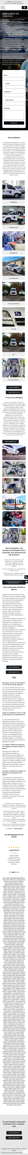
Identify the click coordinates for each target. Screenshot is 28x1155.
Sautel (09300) (12, 917)
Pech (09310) (6, 959)
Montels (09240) (15, 972)
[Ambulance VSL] (13, 215)
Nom (6, 75)
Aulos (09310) (11, 1092)
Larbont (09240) (16, 1017)
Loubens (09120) (21, 991)
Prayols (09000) (12, 954)
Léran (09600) (15, 1007)
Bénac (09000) (17, 1083)
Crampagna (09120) (7, 1053)
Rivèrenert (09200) (7, 947)
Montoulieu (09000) (8, 967)
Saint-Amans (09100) (12, 941)
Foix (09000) (20, 1040)
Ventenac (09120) (20, 887)
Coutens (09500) (17, 1053)
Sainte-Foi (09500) (8, 920)
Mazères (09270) (21, 983)
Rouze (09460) (20, 943)
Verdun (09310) (11, 887)
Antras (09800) (13, 1103)
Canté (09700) (6, 1071)
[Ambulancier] (13, 240)
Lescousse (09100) (20, 1001)
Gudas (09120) (11, 1032)
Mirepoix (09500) (16, 978)
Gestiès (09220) (16, 1033)
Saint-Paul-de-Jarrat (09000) (18, 926)
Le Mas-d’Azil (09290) (17, 1011)
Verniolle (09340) (7, 886)
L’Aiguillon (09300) (7, 1020)
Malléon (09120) (11, 988)
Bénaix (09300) (20, 1082)
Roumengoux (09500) (10, 944)
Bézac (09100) (19, 1079)
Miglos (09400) (11, 980)
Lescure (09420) (11, 1001)
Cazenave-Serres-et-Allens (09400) (16, 1059)
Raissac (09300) (12, 951)
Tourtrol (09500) (21, 896)
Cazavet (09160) (6, 1061)
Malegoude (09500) (20, 988)
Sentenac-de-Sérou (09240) (17, 910)
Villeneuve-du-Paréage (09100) (17, 879)
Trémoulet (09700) (11, 896)
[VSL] (13, 342)
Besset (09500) (12, 1082)
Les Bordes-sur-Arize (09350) (16, 1006)
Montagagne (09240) (19, 977)
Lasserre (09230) (7, 1015)
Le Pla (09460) (19, 1009)
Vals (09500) (11, 891)
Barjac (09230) (11, 1087)
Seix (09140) (12, 913)
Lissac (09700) (15, 994)
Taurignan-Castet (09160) (17, 900)
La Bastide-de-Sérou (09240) (15, 1024)
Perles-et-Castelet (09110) (9, 957)
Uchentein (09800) (12, 894)
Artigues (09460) (20, 1096)
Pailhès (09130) (14, 959)
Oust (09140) (21, 959)
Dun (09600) (20, 1049)
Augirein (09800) (20, 1092)
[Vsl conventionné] (13, 367)
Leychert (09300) (14, 999)
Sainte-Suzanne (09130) (18, 918)
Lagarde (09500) (17, 1020)
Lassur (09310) (21, 1014)
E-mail (8, 83)
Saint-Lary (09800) (7, 931)
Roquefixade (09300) (18, 946)
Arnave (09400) (16, 1100)
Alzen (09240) (21, 1103)
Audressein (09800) (7, 1093)
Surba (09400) (15, 904)
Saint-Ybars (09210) (13, 921)
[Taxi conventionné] (13, 291)
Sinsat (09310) (7, 909)
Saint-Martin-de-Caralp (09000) (16, 930)
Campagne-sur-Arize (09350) (17, 1071)
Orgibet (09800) (12, 962)
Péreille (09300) (21, 957)
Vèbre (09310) (7, 889)
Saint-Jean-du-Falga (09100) (14, 933)
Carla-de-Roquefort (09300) (14, 1067)
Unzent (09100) (18, 892)
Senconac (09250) (16, 912)
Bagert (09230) (17, 1088)
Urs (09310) (10, 892)
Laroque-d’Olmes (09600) (18, 1015)
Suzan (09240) (8, 904)
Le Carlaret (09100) (16, 1012)
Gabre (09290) (21, 1037)
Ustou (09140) (17, 891)
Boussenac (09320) (8, 1077)
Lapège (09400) (12, 1019)
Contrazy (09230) (6, 1056)
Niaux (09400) (7, 964)
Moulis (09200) (11, 965)
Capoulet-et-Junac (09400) (17, 1069)
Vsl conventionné (13, 380)
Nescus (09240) (16, 964)
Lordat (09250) (7, 994)
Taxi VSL (13, 329)
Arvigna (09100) (19, 1095)
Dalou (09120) (21, 1051)
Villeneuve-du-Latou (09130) (11, 881)
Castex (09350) (16, 1066)
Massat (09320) (16, 986)
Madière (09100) (8, 990)
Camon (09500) (7, 1072)
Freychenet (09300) (8, 1038)
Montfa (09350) (12, 970)
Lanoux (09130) (20, 1019)
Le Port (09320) (11, 1009)
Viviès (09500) (5, 879)
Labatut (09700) (12, 1022)
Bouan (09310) (17, 1077)
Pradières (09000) (11, 955)
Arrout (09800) (15, 1098)
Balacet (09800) (8, 1088)
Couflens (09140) (12, 1054)
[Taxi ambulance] (13, 266)
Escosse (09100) (15, 1045)
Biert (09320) (12, 1079)
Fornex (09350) (12, 1040)
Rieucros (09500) (17, 949)
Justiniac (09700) (11, 1028)
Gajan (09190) (13, 1037)
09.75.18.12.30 (17, 1)
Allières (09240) (17, 1105)
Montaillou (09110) (8, 977)
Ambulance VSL (13, 227)
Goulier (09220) (8, 1033)
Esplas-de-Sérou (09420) (18, 1043)
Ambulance (13, 202)
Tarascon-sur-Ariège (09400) (10, 902)
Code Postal (10, 100)
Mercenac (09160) (11, 983)
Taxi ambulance (13, 278)
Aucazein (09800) (17, 1093)
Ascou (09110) (10, 1095)
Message (7, 108)
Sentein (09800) (8, 912)
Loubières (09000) (11, 991)
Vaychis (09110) (16, 889)
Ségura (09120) (19, 913)
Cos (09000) (21, 1054)
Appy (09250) (6, 1103)
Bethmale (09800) (7, 1080)
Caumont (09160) (12, 1064)
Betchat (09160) (17, 1080)
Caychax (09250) (15, 1062)
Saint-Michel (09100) (8, 928)
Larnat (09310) (7, 1017)
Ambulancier (13, 253)
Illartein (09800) (11, 1030)
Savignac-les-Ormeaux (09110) (11, 915)
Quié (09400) (16, 952)
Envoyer (14, 123)
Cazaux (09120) (15, 1061)
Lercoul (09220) (8, 1007)
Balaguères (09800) (20, 1087)
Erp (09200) (10, 1046)
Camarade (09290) (16, 1072)
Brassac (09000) (21, 1075)
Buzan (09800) (20, 1074)
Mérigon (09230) (20, 980)
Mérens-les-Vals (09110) (9, 981)
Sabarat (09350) (12, 943)
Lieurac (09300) (11, 996)
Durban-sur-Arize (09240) (10, 1049)
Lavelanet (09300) (12, 1014)
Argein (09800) (11, 1101)
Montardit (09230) (20, 975)
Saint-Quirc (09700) (17, 923)
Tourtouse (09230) (7, 897)
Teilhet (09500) (15, 899)
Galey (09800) (6, 1037)
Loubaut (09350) (7, 993)
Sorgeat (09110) (15, 907)
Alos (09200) (10, 1105)
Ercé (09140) (17, 1046)
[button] (9, 872)
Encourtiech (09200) (12, 1048)
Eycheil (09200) (7, 1043)
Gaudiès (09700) (12, 1035)
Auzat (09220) (12, 1090)
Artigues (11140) (12, 1096)
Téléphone (8, 92)
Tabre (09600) (21, 902)
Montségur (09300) (20, 965)
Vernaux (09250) (16, 886)
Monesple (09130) (7, 978)
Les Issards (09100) (18, 1002)
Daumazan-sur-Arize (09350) (10, 1051)
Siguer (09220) (14, 909)
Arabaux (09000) (20, 1101)
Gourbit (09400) (20, 1032)
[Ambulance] (13, 190)
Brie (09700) (13, 1075)
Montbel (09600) (11, 975)
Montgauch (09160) (13, 968)
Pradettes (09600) (20, 955)
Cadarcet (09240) (12, 1074)
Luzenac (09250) (16, 990)
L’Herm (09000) (16, 998)
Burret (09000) (6, 1075)
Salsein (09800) (7, 918)
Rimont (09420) (16, 947)
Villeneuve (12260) (18, 883)
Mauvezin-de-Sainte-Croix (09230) (11, 985)
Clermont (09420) (16, 1056)
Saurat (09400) (20, 917)
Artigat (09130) (7, 1098)
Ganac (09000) (20, 1035)
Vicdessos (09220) (18, 884)
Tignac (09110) (16, 897)
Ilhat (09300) (18, 1030)
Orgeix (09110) (20, 962)
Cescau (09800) (16, 1058)
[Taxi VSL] (13, 317)
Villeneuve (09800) (9, 884)
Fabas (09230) (21, 1041)
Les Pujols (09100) (7, 1002)
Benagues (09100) (8, 1083)
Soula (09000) (16, 905)
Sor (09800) (22, 907)
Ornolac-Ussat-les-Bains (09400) (13, 960)
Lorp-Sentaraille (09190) (18, 993)
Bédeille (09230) (11, 1085)
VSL (14, 354)
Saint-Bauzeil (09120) (12, 939)
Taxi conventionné (13, 304)
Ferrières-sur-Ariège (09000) (10, 1041)
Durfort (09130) (21, 1048)
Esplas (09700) (7, 1045)
